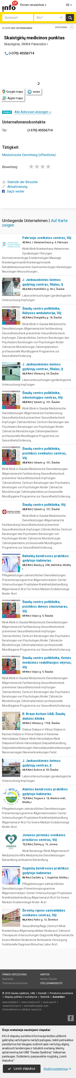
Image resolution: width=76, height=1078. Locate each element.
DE (68, 5)
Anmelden (58, 997)
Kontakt (42, 993)
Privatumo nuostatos (61, 993)
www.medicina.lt (30, 1002)
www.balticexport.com (36, 1005)
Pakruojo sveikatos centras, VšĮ (46, 238)
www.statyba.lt (10, 1002)
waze (36, 91)
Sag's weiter (15, 191)
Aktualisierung (17, 187)
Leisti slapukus (24, 1068)
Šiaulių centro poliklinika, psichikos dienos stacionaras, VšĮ (45, 606)
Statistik (44, 997)
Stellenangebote (51, 983)
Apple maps (15, 98)
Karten (44, 974)
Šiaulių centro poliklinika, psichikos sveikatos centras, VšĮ (44, 453)
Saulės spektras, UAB (23, 993)
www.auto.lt (49, 1002)
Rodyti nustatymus (56, 1068)
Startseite (7, 979)
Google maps (14, 91)
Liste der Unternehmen (18, 28)
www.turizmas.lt (12, 1005)
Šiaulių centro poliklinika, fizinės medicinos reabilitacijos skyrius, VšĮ (47, 662)
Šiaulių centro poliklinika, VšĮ (44, 505)
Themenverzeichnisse (15, 983)
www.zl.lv (36, 1009)
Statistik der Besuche (22, 182)
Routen (53, 979)
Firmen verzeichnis (32, 5)
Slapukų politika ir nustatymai (21, 997)
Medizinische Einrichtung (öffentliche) (29, 155)
